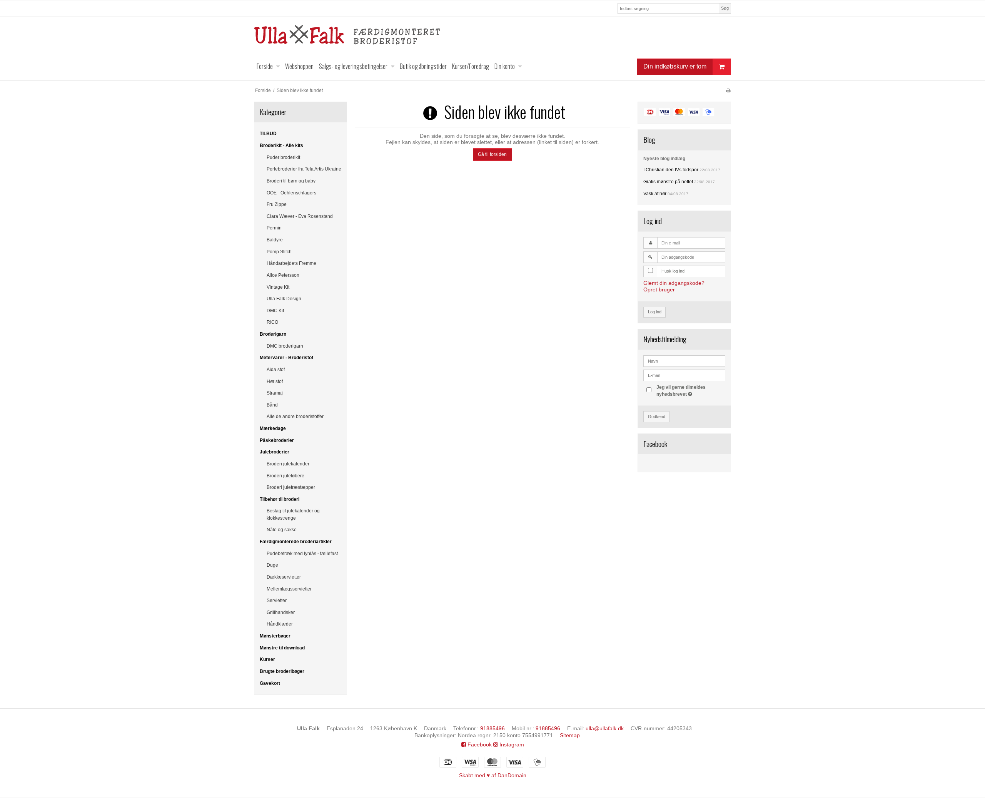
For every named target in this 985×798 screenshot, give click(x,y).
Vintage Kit (278, 287)
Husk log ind (672, 271)
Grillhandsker (281, 612)
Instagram (511, 744)
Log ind (654, 311)
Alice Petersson (283, 275)
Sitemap (570, 735)
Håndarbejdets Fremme (291, 263)
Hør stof (275, 381)
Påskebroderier (277, 440)
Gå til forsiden (492, 154)
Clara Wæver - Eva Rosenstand (300, 216)
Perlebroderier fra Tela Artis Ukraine (304, 169)
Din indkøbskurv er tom (674, 66)
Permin (274, 228)
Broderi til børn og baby (291, 181)
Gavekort (270, 683)
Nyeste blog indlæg (664, 158)
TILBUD (268, 133)
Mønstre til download (282, 648)
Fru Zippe (277, 204)
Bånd (272, 405)
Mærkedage (273, 428)
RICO (272, 322)
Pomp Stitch (279, 251)
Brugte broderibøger (282, 671)
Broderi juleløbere (285, 475)
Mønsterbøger (275, 636)
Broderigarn (273, 334)
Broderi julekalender (288, 464)
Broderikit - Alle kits (281, 145)
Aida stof (276, 369)
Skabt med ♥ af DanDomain (492, 775)
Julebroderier (274, 452)
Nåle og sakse (282, 529)
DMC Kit (275, 310)
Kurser (267, 659)
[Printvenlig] (728, 90)
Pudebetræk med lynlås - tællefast (302, 553)
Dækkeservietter (284, 577)
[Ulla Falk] (492, 35)
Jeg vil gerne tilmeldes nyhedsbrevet (690, 390)
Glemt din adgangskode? (674, 283)
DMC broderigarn (285, 346)
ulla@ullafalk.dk (605, 728)
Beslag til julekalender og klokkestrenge (293, 514)
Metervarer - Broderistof (286, 357)
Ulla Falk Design (284, 298)
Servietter (277, 600)
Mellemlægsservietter (289, 589)
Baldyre (275, 240)
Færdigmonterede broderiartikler (296, 541)
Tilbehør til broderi (279, 499)
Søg (725, 8)
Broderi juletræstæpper (291, 487)
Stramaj (275, 393)
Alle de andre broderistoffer (295, 416)
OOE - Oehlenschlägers (291, 193)
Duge (272, 565)
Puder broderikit (283, 157)
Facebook (479, 744)
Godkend (656, 416)
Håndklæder (280, 624)
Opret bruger (659, 289)
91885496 (492, 728)
